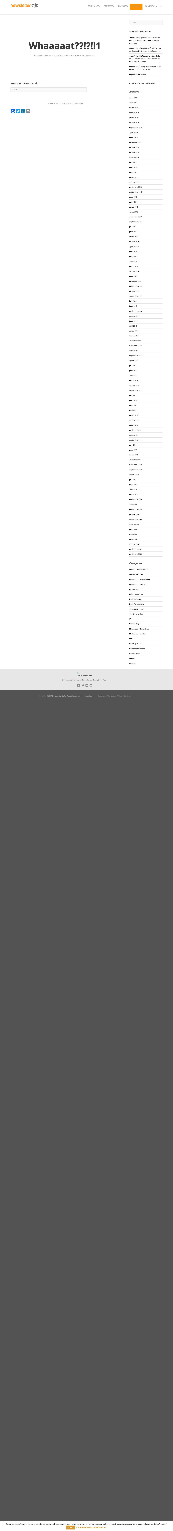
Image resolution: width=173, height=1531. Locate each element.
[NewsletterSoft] (27, 7)
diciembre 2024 (135, 142)
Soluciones (102, 696)
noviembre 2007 (135, 549)
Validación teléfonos (137, 649)
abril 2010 (133, 489)
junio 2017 (133, 232)
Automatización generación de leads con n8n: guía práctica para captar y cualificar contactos (144, 40)
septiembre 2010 (135, 470)
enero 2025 (133, 137)
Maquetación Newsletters (139, 629)
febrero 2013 (134, 385)
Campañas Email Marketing (139, 579)
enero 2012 (133, 425)
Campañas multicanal (137, 584)
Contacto (127, 696)
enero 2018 (133, 212)
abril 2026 (133, 103)
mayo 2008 (133, 529)
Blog (120, 696)
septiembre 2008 (135, 519)
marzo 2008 (133, 539)
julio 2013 (132, 365)
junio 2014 (133, 321)
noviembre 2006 (135, 554)
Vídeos (132, 658)
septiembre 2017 (135, 222)
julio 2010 (132, 480)
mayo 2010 (133, 484)
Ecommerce (133, 589)
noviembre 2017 (135, 217)
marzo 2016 (133, 266)
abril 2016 (133, 261)
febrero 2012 (134, 420)
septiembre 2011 (135, 440)
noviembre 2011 (135, 430)
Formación (112, 696)
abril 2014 (133, 326)
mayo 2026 (133, 98)
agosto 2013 (134, 361)
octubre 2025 (134, 122)
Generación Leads (136, 609)
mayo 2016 (133, 256)
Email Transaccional (136, 604)
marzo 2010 (133, 494)
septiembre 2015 (135, 296)
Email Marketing (135, 599)
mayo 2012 (133, 405)
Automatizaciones (136, 574)
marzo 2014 (133, 331)
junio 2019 (133, 167)
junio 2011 (133, 450)
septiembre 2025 (135, 127)
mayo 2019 (133, 172)
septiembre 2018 (135, 192)
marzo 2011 (133, 455)
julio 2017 (132, 227)
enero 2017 (133, 236)
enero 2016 (133, 276)
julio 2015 (132, 301)
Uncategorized (135, 644)
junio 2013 (133, 370)
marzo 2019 (133, 177)
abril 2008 (133, 534)
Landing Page (134, 624)
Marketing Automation (137, 634)
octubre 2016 (134, 241)
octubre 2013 (134, 351)
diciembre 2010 (135, 460)
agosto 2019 (134, 157)
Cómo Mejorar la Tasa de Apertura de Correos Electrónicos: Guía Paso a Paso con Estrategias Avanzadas (145, 59)
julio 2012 (132, 395)
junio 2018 (133, 197)
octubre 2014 (134, 316)
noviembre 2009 (135, 499)
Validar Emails (134, 653)
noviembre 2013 (135, 346)
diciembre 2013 (135, 341)
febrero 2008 (134, 544)
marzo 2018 (133, 207)
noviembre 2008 (135, 509)
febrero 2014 (134, 336)
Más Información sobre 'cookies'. (91, 1527)
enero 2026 (133, 117)
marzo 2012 (133, 415)
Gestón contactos (136, 614)
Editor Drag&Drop (136, 594)
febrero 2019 (134, 182)
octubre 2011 (134, 435)
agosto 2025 (134, 132)
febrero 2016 (134, 271)
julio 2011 (132, 445)
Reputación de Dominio (138, 74)
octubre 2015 (134, 291)
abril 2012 (133, 410)
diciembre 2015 (135, 281)
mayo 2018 (133, 202)
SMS (131, 639)
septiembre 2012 (135, 390)
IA (130, 619)
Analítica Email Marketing (138, 569)
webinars (132, 663)
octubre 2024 (134, 147)
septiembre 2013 (135, 355)
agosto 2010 (134, 475)
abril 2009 (133, 504)
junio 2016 (133, 251)
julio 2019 (132, 162)
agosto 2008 (134, 524)
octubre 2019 (134, 152)
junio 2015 (133, 306)
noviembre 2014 (135, 311)
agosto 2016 (134, 246)
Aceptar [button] (71, 1527)
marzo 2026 (133, 108)
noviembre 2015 (135, 286)
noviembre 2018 (135, 187)
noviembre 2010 (135, 465)
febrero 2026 (134, 113)
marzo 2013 (133, 380)
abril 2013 (133, 375)
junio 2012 (133, 400)
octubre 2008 (134, 514)
